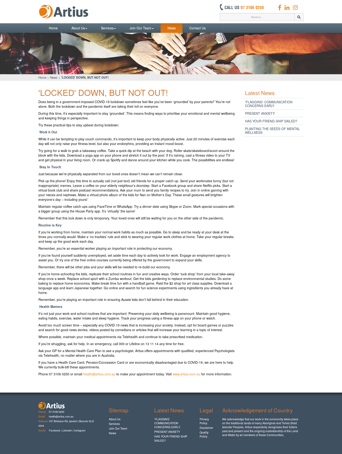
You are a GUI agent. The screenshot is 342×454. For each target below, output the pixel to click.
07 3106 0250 (56, 412)
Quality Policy (204, 434)
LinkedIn (67, 430)
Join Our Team (140, 28)
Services (107, 28)
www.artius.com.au (186, 374)
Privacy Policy (204, 421)
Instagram (80, 430)
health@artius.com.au (99, 374)
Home (53, 28)
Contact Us (197, 28)
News (172, 28)
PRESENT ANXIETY (260, 113)
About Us (78, 28)
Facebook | (55, 430)
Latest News (260, 93)
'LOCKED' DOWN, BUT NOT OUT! (85, 77)
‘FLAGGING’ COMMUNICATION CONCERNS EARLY (268, 104)
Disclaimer (206, 428)
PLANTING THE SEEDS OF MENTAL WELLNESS (272, 130)
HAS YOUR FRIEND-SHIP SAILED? (271, 121)
